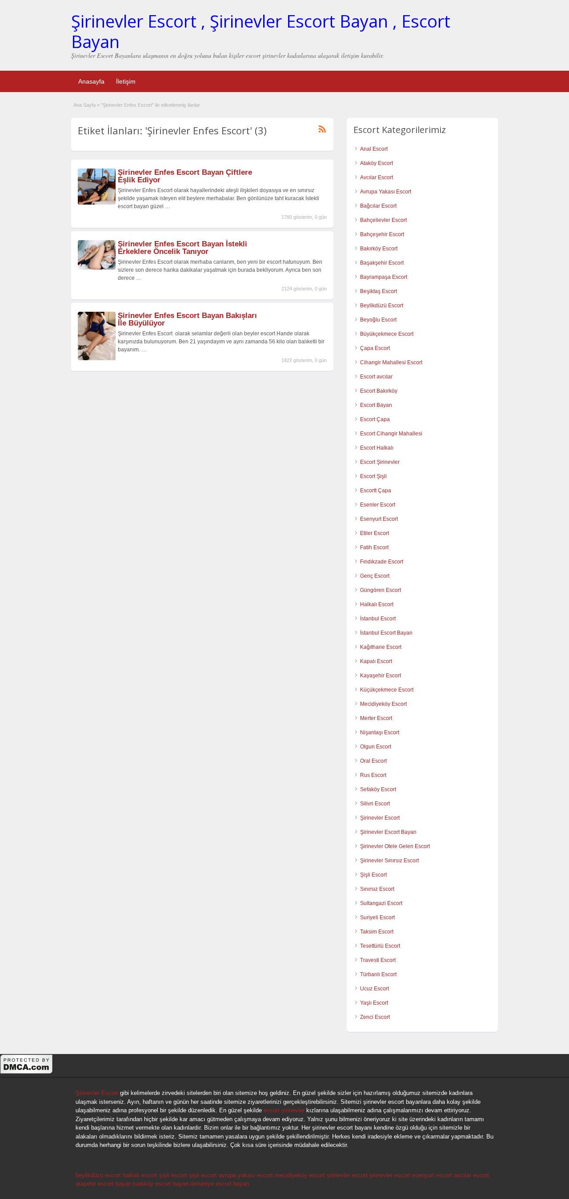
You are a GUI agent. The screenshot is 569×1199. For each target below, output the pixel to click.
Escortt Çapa (375, 490)
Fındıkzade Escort (381, 562)
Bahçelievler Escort (383, 220)
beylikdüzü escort (98, 1175)
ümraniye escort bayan (219, 1183)
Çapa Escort (375, 348)
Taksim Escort (376, 932)
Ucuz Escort (374, 989)
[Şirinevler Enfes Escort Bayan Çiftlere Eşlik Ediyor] (97, 203)
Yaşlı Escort (374, 1003)
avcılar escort (471, 1175)
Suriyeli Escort (377, 917)
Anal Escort (374, 149)
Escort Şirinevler (380, 462)
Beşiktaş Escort (378, 291)
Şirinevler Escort (380, 818)
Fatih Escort (374, 547)
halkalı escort (140, 1175)
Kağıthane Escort (380, 647)
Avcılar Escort (376, 177)
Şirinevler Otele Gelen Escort (395, 846)
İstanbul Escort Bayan (386, 633)
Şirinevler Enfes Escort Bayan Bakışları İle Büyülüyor (187, 319)
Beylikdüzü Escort (381, 305)
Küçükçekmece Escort (386, 690)
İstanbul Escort (378, 619)
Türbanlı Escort (378, 974)
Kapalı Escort (376, 661)
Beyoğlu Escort (378, 320)
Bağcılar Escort (378, 206)
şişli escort (173, 1175)
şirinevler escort (347, 1175)
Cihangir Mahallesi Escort (391, 362)
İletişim (126, 81)
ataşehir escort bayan (103, 1183)
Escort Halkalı (376, 448)
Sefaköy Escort (378, 789)
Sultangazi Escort (381, 903)
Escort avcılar (376, 377)
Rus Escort (373, 775)
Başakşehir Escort (382, 263)
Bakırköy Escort (378, 248)
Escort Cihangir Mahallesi (391, 434)
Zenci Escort (375, 1017)
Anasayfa (91, 81)
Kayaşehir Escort (380, 675)
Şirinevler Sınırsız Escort (389, 860)
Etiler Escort (374, 533)
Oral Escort (373, 761)
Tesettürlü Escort (380, 946)
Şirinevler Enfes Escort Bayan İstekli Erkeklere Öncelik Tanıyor (182, 248)
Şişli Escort (373, 875)
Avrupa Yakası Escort (385, 192)
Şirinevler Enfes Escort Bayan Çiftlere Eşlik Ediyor (185, 176)
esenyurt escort (432, 1175)
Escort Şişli (373, 476)
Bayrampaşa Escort (383, 277)
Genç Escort (374, 576)
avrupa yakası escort (246, 1175)
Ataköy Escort (376, 163)
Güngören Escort (380, 590)
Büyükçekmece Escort (386, 334)
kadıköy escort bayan (160, 1183)
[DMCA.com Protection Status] (26, 1073)
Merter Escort (376, 718)
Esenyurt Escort (379, 519)
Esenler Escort (377, 505)
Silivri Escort (375, 804)
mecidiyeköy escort (300, 1175)
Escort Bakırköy (378, 391)
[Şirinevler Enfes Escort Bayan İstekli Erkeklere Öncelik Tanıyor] (97, 268)
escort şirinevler (284, 1110)
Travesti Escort (378, 960)
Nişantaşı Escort (379, 732)
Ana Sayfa (84, 105)
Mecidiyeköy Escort (383, 704)
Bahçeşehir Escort (382, 234)
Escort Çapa (375, 419)
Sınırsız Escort (377, 889)
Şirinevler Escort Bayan (388, 832)
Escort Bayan (376, 405)
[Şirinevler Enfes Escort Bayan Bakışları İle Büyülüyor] (97, 358)
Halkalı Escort (376, 604)
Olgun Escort (375, 747)
